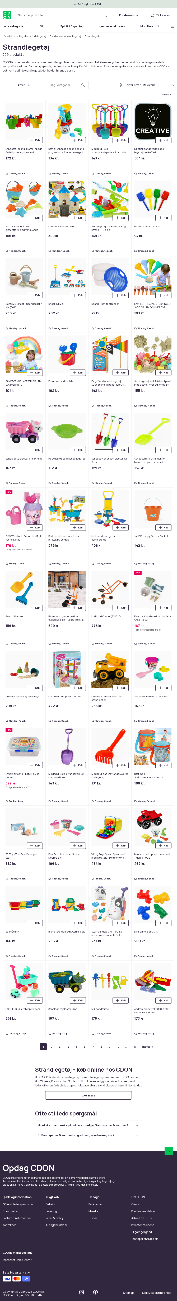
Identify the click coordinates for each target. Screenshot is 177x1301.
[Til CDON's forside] (7, 15)
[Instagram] (81, 1292)
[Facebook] (95, 1292)
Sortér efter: (133, 85)
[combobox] (63, 15)
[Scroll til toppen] (169, 1151)
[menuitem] (14, 26)
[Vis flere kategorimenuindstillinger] (173, 26)
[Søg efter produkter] (105, 15)
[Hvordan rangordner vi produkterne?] (120, 85)
